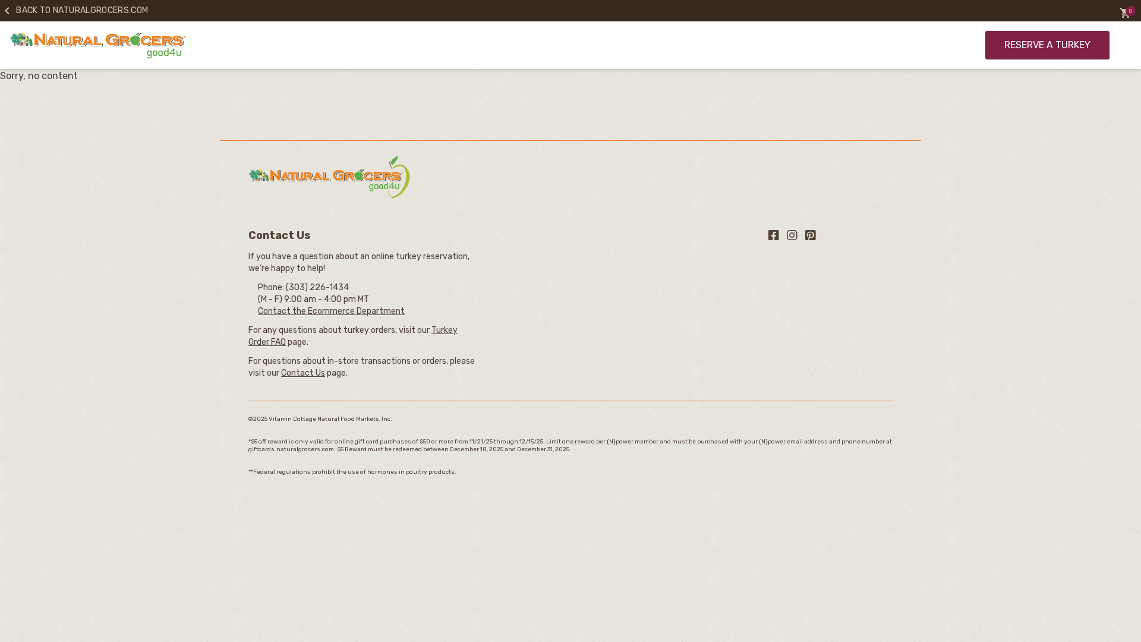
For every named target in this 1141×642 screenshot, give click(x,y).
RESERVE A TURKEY (1047, 45)
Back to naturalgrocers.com (74, 10)
